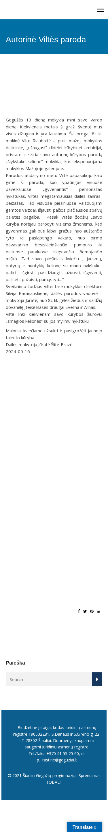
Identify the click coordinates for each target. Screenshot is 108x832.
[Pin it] (92, 611)
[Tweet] (85, 611)
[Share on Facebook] (79, 611)
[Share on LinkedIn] (98, 611)
